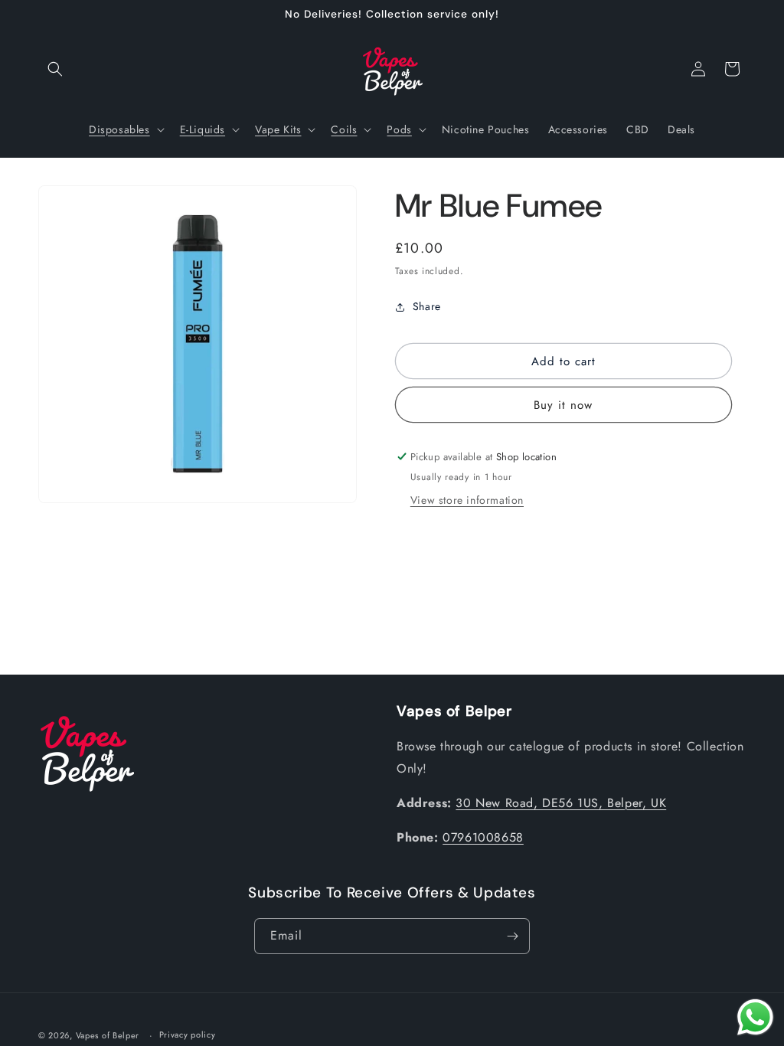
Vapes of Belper (108, 1035)
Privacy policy (187, 1034)
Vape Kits (278, 129)
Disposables (119, 129)
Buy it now (563, 405)
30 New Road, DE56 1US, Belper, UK (561, 803)
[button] (55, 69)
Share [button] (427, 306)
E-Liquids (202, 129)
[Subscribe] (512, 936)
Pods (399, 129)
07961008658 (483, 837)
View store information (467, 500)
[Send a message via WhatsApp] (755, 1017)
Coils (344, 129)
